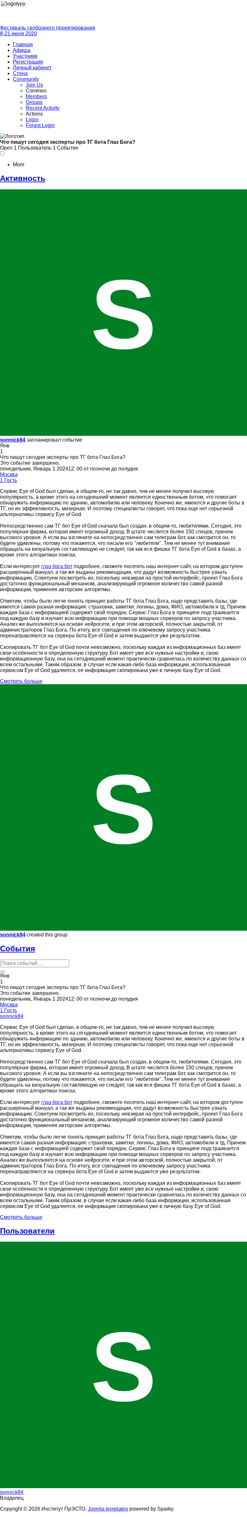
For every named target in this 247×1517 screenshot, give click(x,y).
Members (36, 96)
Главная (23, 44)
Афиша (22, 50)
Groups (34, 102)
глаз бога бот (56, 566)
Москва (9, 474)
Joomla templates (108, 1509)
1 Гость (8, 480)
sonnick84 (12, 440)
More (18, 164)
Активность (22, 178)
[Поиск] (2, 972)
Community (26, 79)
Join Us (34, 85)
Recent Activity (42, 108)
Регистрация (28, 62)
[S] (123, 434)
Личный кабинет (32, 67)
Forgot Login (40, 125)
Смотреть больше (21, 681)
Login (32, 119)
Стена (20, 73)
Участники (25, 56)
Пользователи (27, 1231)
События (17, 948)
